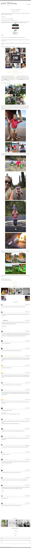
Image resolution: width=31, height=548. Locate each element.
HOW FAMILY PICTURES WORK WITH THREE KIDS (19, 291)
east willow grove (14, 70)
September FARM (21, 69)
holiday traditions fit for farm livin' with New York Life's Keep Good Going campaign (27, 523)
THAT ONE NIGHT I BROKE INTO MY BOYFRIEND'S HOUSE (4, 291)
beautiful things (12, 69)
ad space (15, 77)
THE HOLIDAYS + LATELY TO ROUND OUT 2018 (12, 291)
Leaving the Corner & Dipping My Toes (11, 459)
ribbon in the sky (21, 72)
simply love (15, 72)
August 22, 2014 (27, 304)
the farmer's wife (17, 72)
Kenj (4, 312)
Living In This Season (8, 348)
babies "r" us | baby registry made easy (11, 523)
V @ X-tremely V (6, 419)
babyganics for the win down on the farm (4, 523)
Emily (4, 428)
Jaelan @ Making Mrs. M (8, 408)
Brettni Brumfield (7, 470)
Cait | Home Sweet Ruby (8, 382)
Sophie (4, 485)
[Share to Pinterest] (17, 283)
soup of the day (9, 69)
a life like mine (17, 71)
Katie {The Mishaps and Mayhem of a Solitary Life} (14, 444)
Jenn (4, 304)
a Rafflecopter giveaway (15, 73)
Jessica (4, 331)
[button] (29, 4)
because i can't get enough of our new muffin (19, 523)
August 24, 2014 (27, 495)
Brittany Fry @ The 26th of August (11, 355)
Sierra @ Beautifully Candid (9, 436)
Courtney (5, 452)
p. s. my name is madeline (17, 69)
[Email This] (13, 283)
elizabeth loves (17, 70)
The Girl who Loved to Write (9, 495)
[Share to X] (15, 283)
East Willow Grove (7, 390)
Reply (2, 308)
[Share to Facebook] (16, 283)
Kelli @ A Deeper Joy (7, 477)
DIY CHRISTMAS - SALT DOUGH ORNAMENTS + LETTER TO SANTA (26, 291)
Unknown (5, 399)
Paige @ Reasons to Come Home (10, 503)
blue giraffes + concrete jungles (11, 72)
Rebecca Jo (5, 341)
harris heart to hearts (14, 71)
